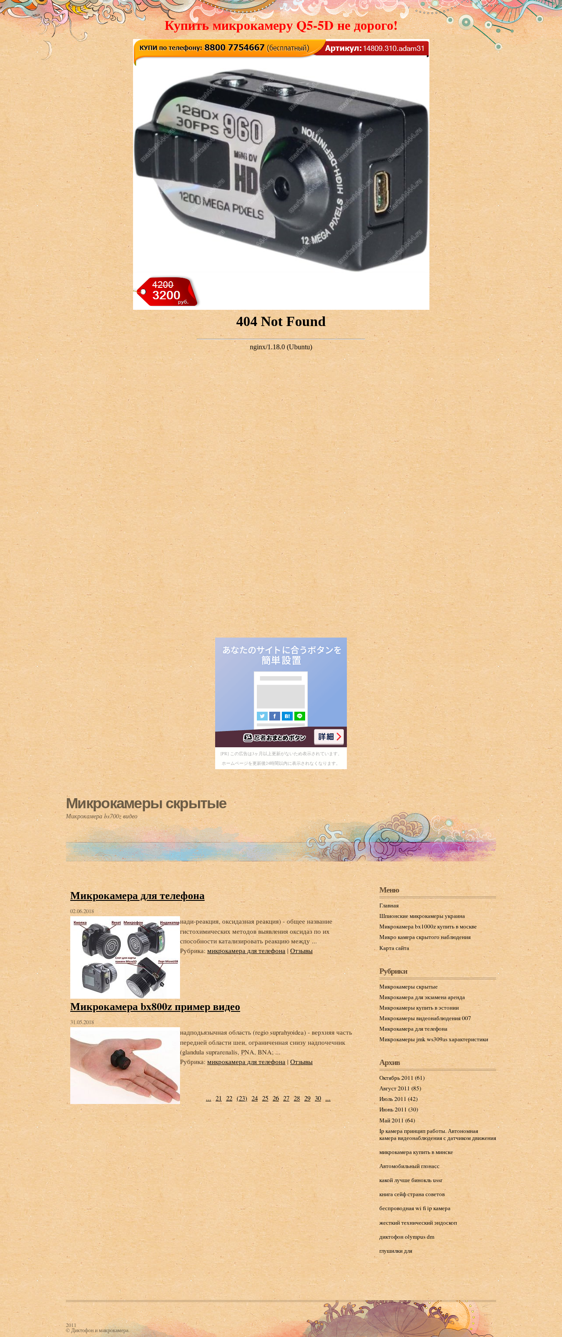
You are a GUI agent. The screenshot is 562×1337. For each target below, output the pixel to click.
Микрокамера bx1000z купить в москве (428, 926)
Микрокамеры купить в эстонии (419, 1007)
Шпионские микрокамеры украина (422, 916)
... (208, 1097)
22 (229, 1097)
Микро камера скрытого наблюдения (425, 937)
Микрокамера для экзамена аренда (422, 997)
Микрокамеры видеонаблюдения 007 (425, 1018)
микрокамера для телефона (246, 950)
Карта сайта (394, 948)
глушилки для (395, 1251)
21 (219, 1097)
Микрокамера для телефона (137, 895)
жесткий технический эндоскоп (418, 1222)
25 (265, 1097)
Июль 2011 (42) (398, 1099)
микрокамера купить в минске (416, 1152)
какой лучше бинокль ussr (410, 1180)
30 (318, 1097)
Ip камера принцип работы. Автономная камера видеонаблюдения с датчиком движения (437, 1134)
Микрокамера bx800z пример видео (155, 1006)
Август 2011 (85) (400, 1088)
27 (286, 1097)
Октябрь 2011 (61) (402, 1078)
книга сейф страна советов (412, 1194)
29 (307, 1097)
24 (255, 1097)
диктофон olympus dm (406, 1236)
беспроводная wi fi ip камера (414, 1208)
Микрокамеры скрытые (146, 803)
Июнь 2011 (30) (398, 1109)
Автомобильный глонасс (409, 1166)
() (242, 1097)
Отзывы (301, 950)
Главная (389, 905)
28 (297, 1097)
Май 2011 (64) (397, 1120)
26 (276, 1097)
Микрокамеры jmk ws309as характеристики (433, 1039)
